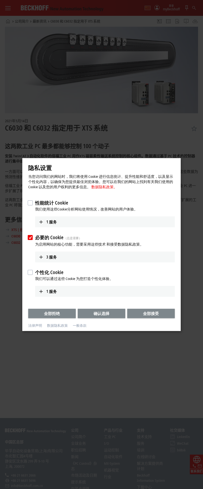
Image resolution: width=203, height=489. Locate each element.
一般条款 (80, 325)
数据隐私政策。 (104, 186)
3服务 (51, 257)
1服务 (51, 222)
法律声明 (35, 325)
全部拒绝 (52, 313)
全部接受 (151, 313)
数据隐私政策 (57, 325)
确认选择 (101, 313)
